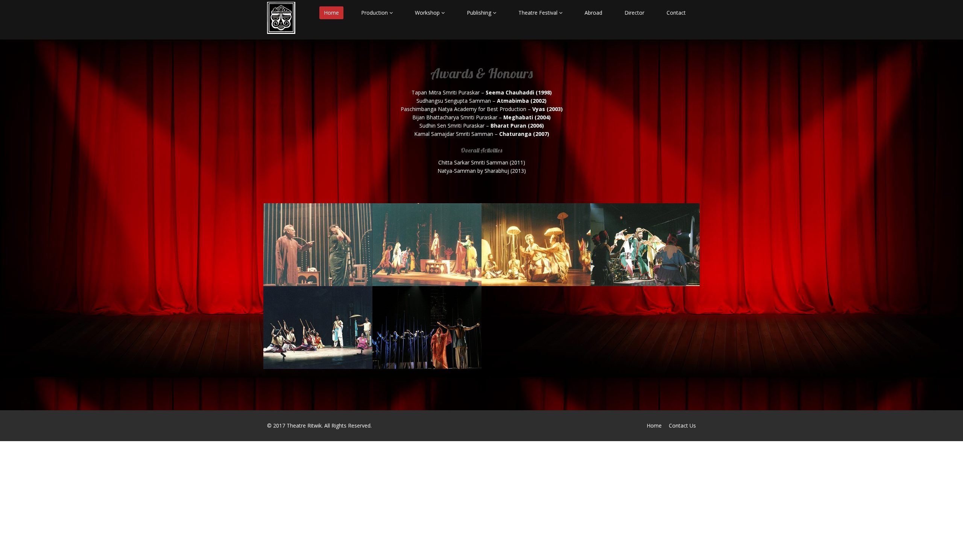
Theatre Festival (538, 12)
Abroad (593, 12)
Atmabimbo (405, 222)
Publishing (480, 12)
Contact (676, 12)
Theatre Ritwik (304, 425)
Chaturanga (405, 305)
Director (634, 12)
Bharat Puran (300, 305)
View (286, 250)
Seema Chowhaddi (307, 222)
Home (331, 12)
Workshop (428, 12)
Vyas (501, 222)
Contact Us (682, 425)
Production (375, 12)
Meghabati (621, 222)
